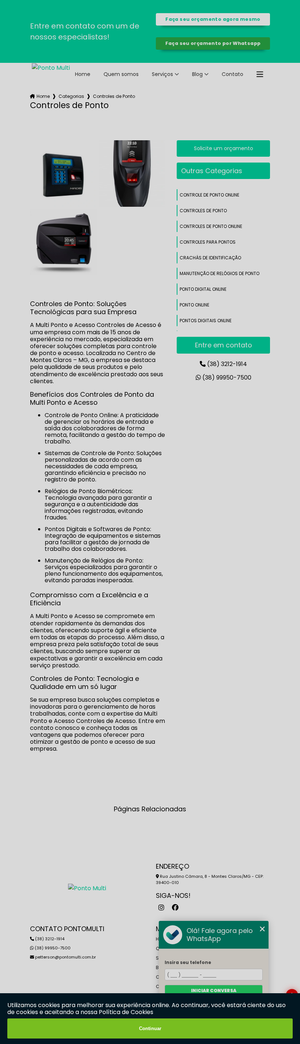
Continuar (150, 1028)
